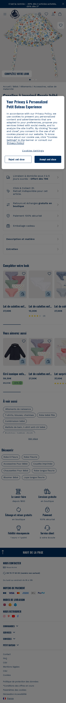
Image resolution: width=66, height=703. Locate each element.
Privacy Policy (15, 142)
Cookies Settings (33, 150)
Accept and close (48, 159)
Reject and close (17, 159)
